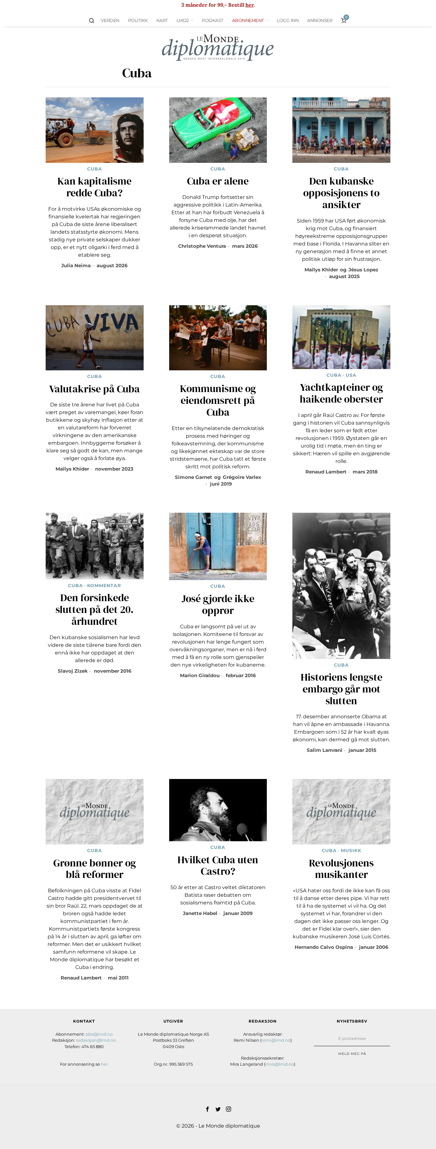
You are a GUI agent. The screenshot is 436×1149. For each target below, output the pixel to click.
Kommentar (104, 585)
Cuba (94, 169)
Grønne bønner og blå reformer (94, 869)
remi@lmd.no (275, 1040)
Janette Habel (200, 913)
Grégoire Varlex (242, 477)
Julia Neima (76, 265)
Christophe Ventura (202, 246)
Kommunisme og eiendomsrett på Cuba (218, 400)
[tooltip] (207, 1109)
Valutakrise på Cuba (94, 389)
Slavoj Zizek (73, 671)
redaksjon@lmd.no (96, 1040)
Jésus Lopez (363, 270)
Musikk (351, 850)
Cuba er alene (218, 181)
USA (351, 375)
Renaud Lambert (326, 472)
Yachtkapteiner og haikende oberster (341, 393)
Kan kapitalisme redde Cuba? (94, 187)
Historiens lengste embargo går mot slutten (341, 689)
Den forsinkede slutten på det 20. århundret (95, 609)
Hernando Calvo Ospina (324, 947)
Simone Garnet (193, 477)
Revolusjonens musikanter (341, 869)
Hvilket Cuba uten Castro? (217, 866)
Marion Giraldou (200, 675)
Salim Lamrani (324, 750)
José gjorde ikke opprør (218, 604)
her (249, 5)
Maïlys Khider (321, 270)
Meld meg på (352, 1054)
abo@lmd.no (99, 1034)
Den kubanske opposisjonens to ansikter (341, 192)
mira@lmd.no (279, 1064)
